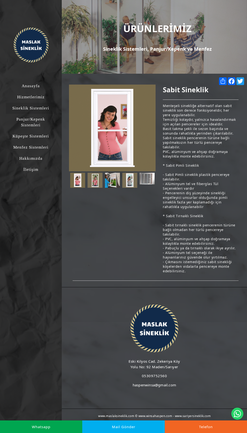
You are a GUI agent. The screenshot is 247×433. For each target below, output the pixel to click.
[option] (112, 128)
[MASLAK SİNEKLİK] (31, 45)
